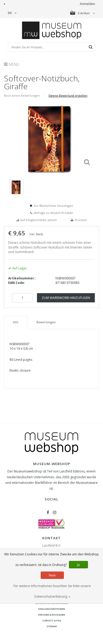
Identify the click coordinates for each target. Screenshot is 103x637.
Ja (78, 565)
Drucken (81, 220)
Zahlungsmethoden (51, 609)
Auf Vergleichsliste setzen (38, 220)
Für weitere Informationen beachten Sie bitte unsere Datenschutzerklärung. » (52, 591)
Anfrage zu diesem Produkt (53, 213)
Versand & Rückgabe (51, 614)
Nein (52, 575)
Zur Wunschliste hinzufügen (53, 206)
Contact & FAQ (51, 620)
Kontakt (51, 538)
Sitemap (51, 626)
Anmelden (87, 4)
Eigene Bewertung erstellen (68, 95)
